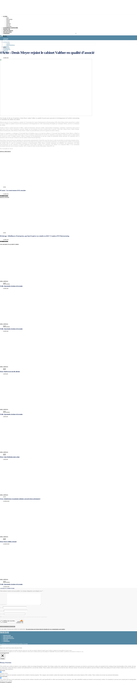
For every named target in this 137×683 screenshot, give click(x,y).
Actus (7, 17)
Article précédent (5, 151)
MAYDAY (4, 632)
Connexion (6, 641)
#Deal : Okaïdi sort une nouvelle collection (10, 371)
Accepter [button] (1, 652)
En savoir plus (6, 652)
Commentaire (3, 604)
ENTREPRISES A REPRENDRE (10, 27)
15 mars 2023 (5, 239)
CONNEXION (6, 33)
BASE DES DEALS (10, 45)
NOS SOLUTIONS (7, 32)
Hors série (8, 24)
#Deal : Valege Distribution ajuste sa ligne (10, 457)
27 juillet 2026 (6, 586)
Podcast (8, 22)
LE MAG (5, 16)
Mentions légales (8, 638)
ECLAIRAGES (6, 48)
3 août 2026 (5, 416)
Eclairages (8, 23)
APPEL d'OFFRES (6, 283)
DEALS (4, 369)
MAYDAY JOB (6, 29)
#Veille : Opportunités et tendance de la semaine (11, 286)
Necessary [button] (2, 670)
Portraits (8, 20)
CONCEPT (5, 38)
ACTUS (8, 43)
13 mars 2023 (5, 193)
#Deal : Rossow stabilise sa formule (8, 541)
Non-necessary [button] (3, 676)
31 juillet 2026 (6, 501)
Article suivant (4, 197)
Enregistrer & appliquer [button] (6, 682)
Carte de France (8, 30)
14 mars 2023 (5, 57)
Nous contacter (8, 636)
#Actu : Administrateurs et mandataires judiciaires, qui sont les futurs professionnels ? (20, 499)
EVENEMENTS (6, 49)
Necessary (4, 672)
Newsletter (7, 635)
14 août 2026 (5, 288)
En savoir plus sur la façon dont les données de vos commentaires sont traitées (45, 629)
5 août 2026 (5, 373)
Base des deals (9, 19)
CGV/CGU (5, 639)
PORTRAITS (6, 46)
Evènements (8, 26)
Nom (1, 607)
